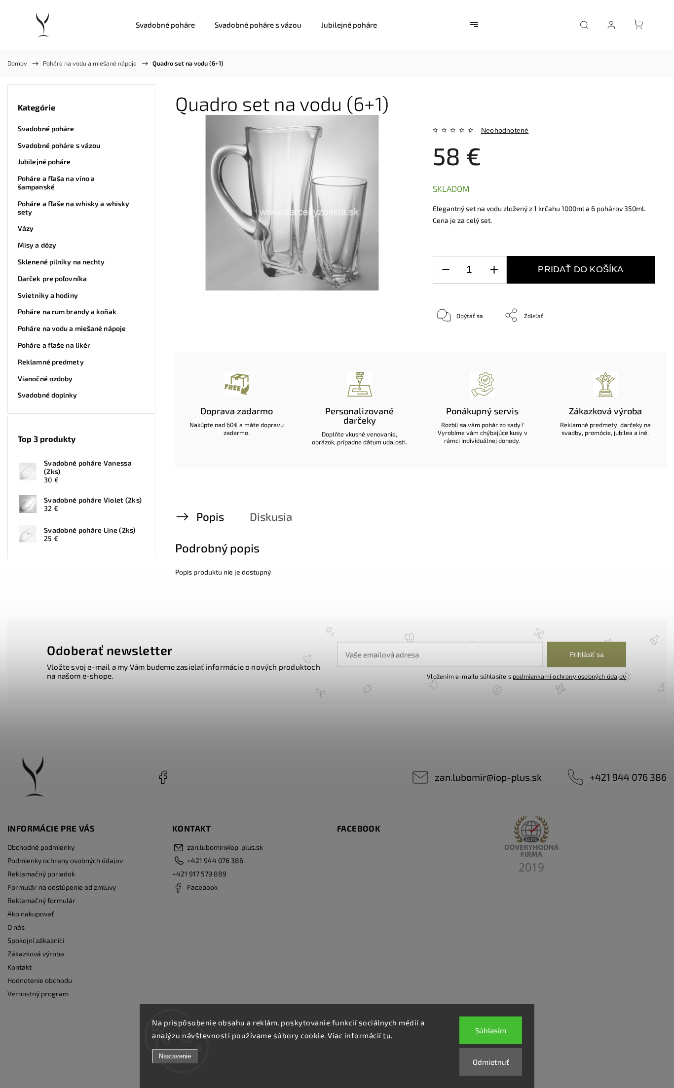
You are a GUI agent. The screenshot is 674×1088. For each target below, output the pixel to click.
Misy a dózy (37, 245)
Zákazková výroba (35, 953)
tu (387, 1035)
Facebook (162, 777)
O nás (16, 927)
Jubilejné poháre (44, 161)
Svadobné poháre (46, 128)
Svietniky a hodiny (48, 295)
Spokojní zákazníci (35, 940)
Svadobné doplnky (47, 395)
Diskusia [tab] (271, 516)
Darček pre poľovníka (52, 278)
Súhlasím (490, 1030)
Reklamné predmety (51, 362)
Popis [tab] (210, 516)
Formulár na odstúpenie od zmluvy (61, 887)
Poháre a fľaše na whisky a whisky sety (73, 207)
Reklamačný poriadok (41, 874)
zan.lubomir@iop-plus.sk (488, 777)
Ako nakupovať (30, 913)
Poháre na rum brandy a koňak (67, 311)
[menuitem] (165, 24)
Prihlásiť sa (586, 654)
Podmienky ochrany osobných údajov (65, 860)
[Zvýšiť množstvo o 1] (494, 270)
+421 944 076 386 (628, 777)
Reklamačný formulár (41, 900)
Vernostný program (38, 993)
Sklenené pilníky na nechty (61, 261)
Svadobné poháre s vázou (59, 145)
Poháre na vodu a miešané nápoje (72, 328)
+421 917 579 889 (199, 874)
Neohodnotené (504, 130)
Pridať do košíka (580, 269)
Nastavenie (175, 1056)
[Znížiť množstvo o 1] (445, 270)
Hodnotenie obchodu (39, 980)
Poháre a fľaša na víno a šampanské (56, 182)
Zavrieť (631, 347)
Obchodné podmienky (41, 847)
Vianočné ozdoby (45, 378)
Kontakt (19, 967)
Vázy (26, 228)
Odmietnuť (491, 1061)
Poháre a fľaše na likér (54, 345)
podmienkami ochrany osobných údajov (569, 676)
